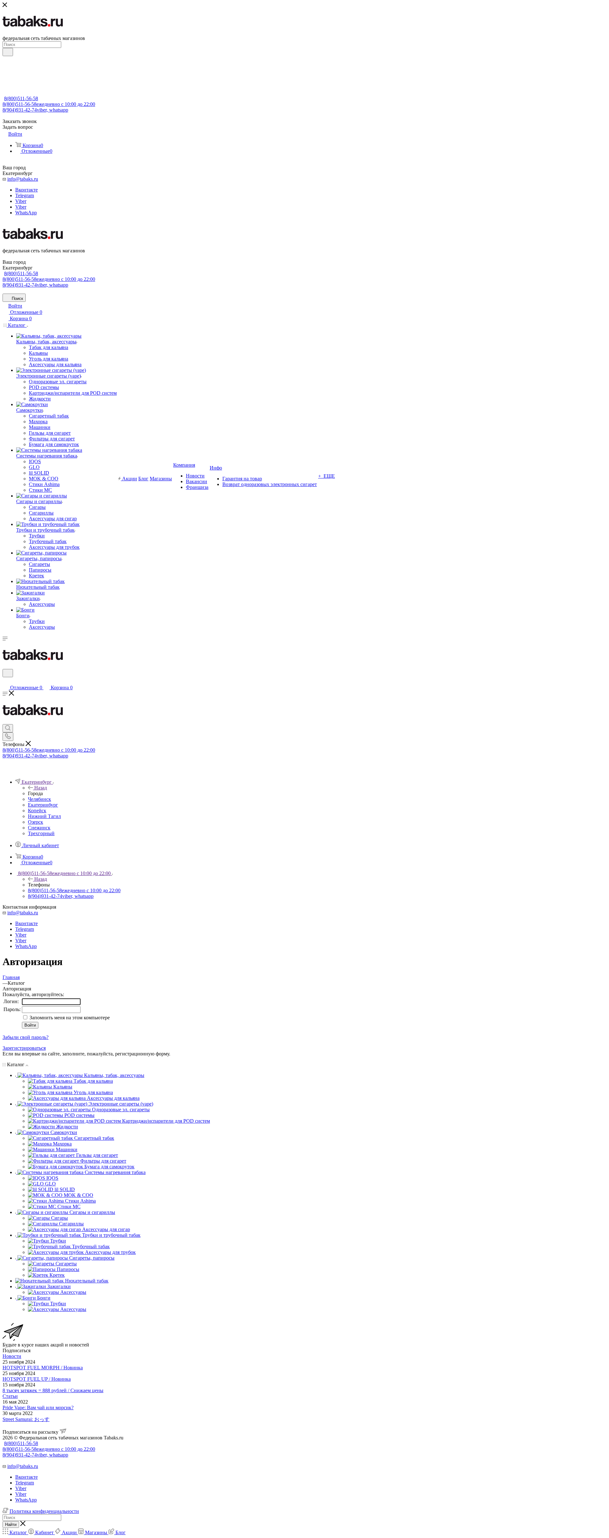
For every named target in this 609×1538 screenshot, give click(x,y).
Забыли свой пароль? (26, 1037)
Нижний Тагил (44, 816)
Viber (20, 201)
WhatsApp (26, 212)
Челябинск (39, 799)
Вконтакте (26, 189)
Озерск (35, 822)
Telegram (24, 195)
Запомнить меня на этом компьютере (69, 1017)
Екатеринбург (43, 805)
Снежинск (39, 827)
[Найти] (8, 52)
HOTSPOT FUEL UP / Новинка (37, 1379)
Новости (12, 1356)
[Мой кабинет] (5, 681)
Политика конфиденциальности (44, 1511)
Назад (40, 787)
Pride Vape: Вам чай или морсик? (38, 1407)
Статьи (10, 1396)
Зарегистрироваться (24, 1048)
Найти (10, 1524)
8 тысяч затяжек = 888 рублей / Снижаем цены (53, 1390)
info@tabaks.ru (22, 179)
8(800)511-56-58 (21, 98)
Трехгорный (41, 833)
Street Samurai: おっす (26, 1419)
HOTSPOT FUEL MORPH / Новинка (43, 1367)
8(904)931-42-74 (35, 110)
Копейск (37, 810)
